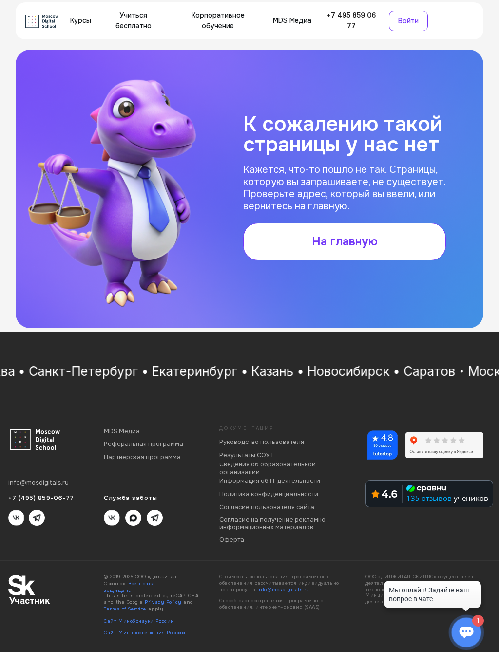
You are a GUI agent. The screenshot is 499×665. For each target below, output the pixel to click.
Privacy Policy (163, 602)
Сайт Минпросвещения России (144, 633)
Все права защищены (129, 587)
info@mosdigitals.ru (283, 589)
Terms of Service (125, 609)
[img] (41, 21)
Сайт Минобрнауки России (139, 621)
